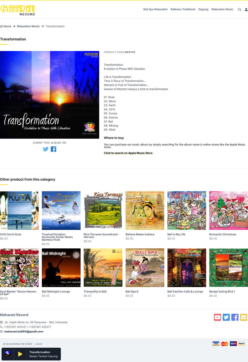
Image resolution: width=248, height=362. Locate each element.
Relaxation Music (222, 9)
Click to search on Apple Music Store (128, 153)
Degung (203, 9)
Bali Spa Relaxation (155, 9)
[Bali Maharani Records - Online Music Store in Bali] (17, 8)
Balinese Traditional (183, 9)
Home (7, 26)
